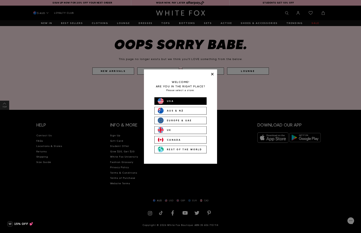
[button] (20, 224)
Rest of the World (184, 149)
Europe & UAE (179, 120)
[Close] (212, 74)
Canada (174, 139)
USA (170, 100)
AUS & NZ (175, 110)
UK (169, 130)
